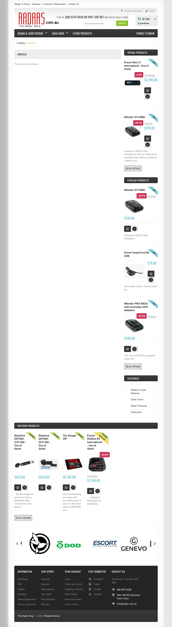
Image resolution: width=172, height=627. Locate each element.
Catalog (21, 43)
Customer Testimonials (54, 4)
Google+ (98, 589)
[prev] (17, 543)
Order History (71, 594)
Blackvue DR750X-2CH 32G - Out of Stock (45, 442)
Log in (68, 579)
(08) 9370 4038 (74, 17)
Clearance (136, 412)
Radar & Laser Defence (28, 33)
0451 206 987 (96, 17)
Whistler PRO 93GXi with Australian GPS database (136, 307)
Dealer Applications (27, 599)
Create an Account (74, 584)
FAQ (20, 584)
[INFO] (134, 229)
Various (32, 43)
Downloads (23, 579)
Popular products (138, 180)
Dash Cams (56, 33)
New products (47, 589)
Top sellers (46, 594)
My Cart (146, 19)
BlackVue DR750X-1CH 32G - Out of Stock (20, 442)
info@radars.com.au (127, 604)
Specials (45, 584)
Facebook (98, 579)
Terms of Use (71, 604)
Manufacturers (48, 599)
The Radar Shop (25, 616)
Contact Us (73, 4)
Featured (45, 579)
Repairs (21, 589)
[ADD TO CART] (127, 229)
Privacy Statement (27, 604)
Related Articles (52, 616)
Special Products (137, 52)
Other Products (82, 33)
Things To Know (22, 4)
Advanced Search (73, 599)
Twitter (97, 584)
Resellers (22, 594)
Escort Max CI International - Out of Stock (136, 65)
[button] (122, 23)
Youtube (97, 594)
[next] (155, 543)
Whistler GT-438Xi (134, 117)
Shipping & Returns (74, 589)
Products (28, 426)
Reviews (36, 4)
